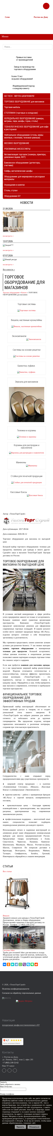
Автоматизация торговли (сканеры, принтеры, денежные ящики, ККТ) (25, 155)
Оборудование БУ (12, 196)
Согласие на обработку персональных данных (21, 993)
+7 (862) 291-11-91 (11, 24)
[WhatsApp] (20, 964)
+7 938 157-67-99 (39, 27)
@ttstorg (30, 7)
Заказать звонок (46, 5)
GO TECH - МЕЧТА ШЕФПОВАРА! (19, 96)
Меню (5, 36)
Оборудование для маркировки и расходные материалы (24, 178)
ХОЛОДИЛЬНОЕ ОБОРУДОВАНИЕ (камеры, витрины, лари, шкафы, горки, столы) (24, 119)
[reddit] (36, 964)
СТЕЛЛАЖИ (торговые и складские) (21, 112)
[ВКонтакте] (4, 964)
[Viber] (24, 964)
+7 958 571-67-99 (39, 24)
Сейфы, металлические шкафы (18, 171)
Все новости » (9, 270)
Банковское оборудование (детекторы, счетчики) (22, 164)
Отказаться (34, 1127)
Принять (20, 1127)
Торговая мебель (12, 107)
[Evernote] (32, 964)
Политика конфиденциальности (15, 989)
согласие (44, 1098)
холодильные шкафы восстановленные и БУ (21, 1025)
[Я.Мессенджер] (12, 964)
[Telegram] (16, 964)
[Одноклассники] (8, 964)
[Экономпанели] (26, 339)
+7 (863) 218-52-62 (40, 21)
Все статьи (7, 871)
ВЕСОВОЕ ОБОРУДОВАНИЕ (16, 143)
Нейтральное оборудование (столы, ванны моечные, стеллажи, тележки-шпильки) (23, 136)
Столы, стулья (10, 190)
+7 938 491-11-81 (11, 21)
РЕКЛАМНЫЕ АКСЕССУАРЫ (17, 148)
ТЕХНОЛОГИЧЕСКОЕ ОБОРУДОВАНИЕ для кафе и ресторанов (26, 128)
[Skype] (28, 964)
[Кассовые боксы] (26, 495)
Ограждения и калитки (14, 184)
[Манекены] (26, 466)
